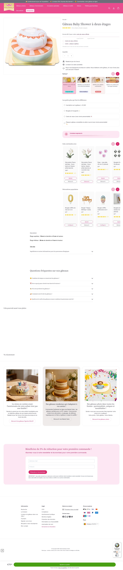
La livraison (24, 512)
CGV (43, 509)
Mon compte (24, 526)
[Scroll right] (117, 144)
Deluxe (79, 6)
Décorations (19, 10)
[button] (2, 550)
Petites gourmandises (91, 6)
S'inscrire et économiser (37, 472)
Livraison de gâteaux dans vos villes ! (29, 515)
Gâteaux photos (21, 6)
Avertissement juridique (48, 514)
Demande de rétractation (48, 526)
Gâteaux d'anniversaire (36, 6)
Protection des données (48, 519)
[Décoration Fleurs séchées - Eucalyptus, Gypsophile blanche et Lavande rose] (87, 162)
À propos (23, 518)
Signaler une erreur (26, 521)
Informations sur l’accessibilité (50, 521)
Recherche (24, 509)
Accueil (64, 19)
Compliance (45, 512)
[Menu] (120, 543)
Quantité (65, 52)
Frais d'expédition (62, 567)
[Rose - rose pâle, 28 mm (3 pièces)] (103, 159)
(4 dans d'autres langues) (81, 28)
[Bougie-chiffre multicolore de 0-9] (103, 206)
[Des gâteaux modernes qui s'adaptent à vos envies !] (61, 385)
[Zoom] (32, 46)
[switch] (117, 555)
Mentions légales (46, 517)
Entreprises (30, 10)
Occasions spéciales (53, 6)
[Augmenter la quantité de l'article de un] (71, 56)
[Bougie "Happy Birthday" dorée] (87, 205)
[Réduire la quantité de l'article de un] (64, 56)
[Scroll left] (113, 144)
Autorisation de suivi (47, 524)
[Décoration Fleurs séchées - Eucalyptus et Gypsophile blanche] (70, 161)
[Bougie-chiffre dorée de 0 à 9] (70, 205)
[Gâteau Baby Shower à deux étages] (12, 328)
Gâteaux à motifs (68, 6)
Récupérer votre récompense (29, 523)
